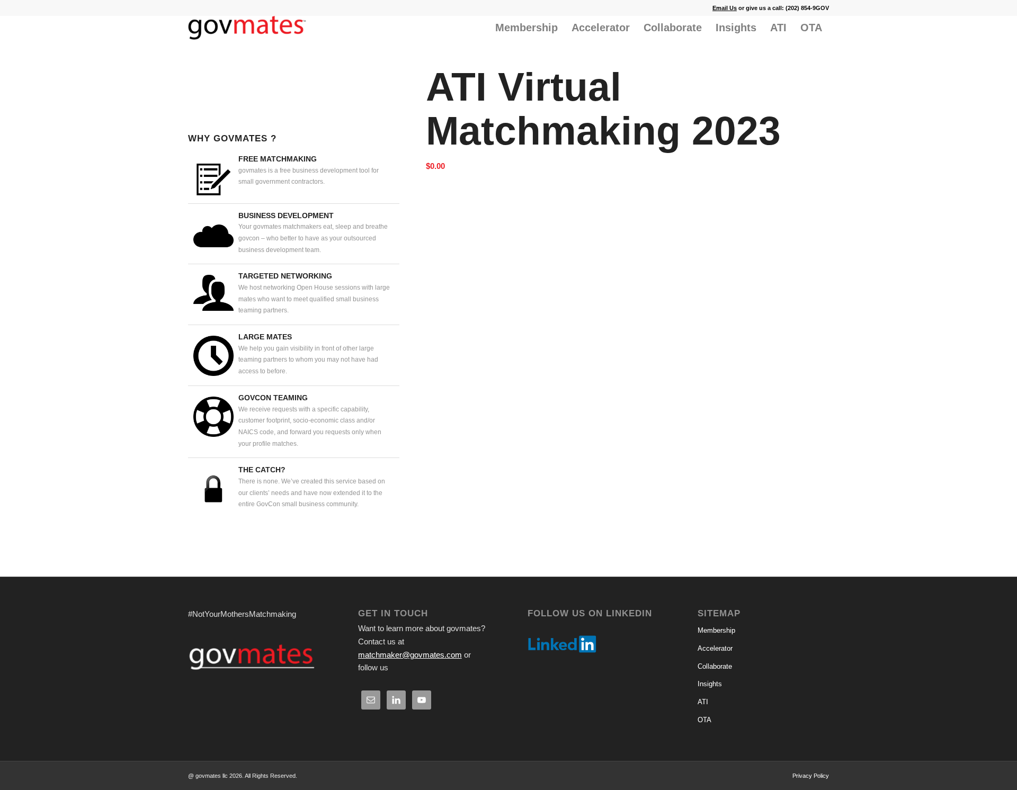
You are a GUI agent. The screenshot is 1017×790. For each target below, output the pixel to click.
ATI (703, 702)
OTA (704, 720)
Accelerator (715, 648)
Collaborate (715, 666)
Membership (716, 630)
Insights (710, 684)
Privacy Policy (810, 776)
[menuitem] (526, 28)
